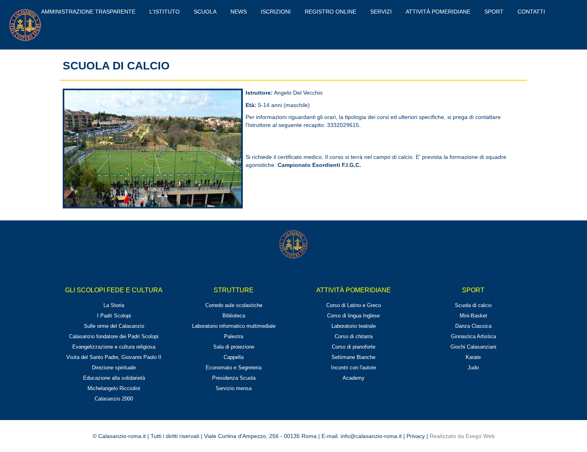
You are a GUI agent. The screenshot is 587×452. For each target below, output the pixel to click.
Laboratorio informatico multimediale (234, 326)
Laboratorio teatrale (353, 326)
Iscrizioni (276, 11)
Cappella (234, 357)
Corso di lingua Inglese (353, 316)
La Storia (113, 305)
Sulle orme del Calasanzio (114, 326)
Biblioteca (233, 316)
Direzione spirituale (114, 368)
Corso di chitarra (354, 336)
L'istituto (164, 11)
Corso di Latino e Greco (353, 305)
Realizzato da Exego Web (462, 436)
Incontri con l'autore (353, 368)
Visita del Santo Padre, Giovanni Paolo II (113, 357)
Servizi (381, 11)
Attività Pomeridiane (438, 11)
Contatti (531, 11)
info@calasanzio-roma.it (371, 436)
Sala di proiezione (233, 347)
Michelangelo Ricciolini (113, 388)
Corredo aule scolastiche (233, 305)
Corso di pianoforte (353, 347)
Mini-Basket (473, 316)
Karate (473, 357)
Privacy (416, 436)
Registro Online (330, 11)
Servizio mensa (234, 388)
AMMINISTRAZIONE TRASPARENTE (88, 11)
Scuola (205, 11)
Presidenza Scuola (234, 378)
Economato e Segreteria (234, 368)
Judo (473, 368)
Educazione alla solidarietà (114, 378)
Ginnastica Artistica (473, 336)
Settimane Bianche (353, 357)
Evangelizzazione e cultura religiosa (113, 347)
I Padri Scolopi (114, 316)
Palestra (233, 336)
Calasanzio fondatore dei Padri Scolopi (114, 336)
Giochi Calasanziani (473, 347)
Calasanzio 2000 (114, 399)
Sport (494, 11)
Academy (354, 378)
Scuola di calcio (473, 305)
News (238, 11)
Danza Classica (473, 326)
